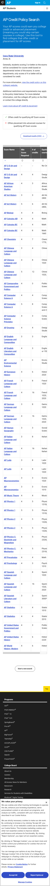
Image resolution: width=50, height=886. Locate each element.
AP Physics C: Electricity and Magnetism (10, 540)
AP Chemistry (10, 239)
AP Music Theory (11, 495)
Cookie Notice (22, 864)
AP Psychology (10, 563)
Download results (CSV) (32, 136)
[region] (25, 399)
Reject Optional (37, 875)
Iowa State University (13, 55)
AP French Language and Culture (10, 384)
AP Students (9, 8)
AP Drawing (9, 328)
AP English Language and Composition (10, 339)
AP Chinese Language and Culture (10, 251)
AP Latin (7, 460)
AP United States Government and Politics (11, 628)
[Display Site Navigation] (47, 8)
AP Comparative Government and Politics (11, 286)
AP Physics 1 (9, 501)
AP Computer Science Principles (10, 319)
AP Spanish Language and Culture (10, 575)
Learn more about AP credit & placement (20, 106)
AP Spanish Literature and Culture (10, 599)
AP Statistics (9, 607)
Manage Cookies (25, 882)
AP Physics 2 (9, 519)
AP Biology (8, 213)
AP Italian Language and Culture (10, 440)
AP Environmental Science (10, 363)
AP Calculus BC (10, 224)
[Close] (46, 802)
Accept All (13, 875)
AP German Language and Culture (10, 407)
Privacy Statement (15, 867)
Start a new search (25, 669)
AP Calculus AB (10, 219)
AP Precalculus (10, 557)
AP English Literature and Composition (10, 351)
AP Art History (10, 195)
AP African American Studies (8, 186)
